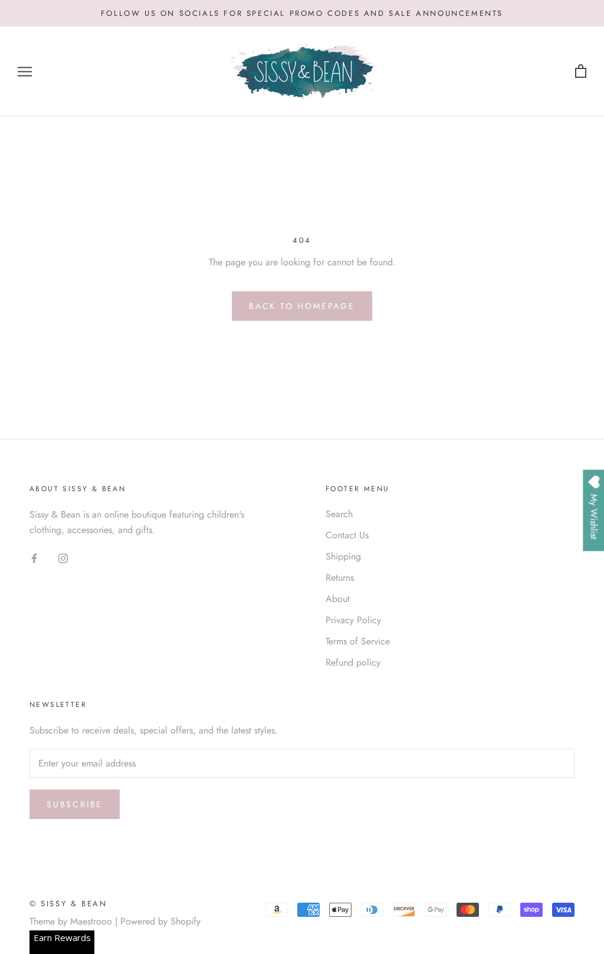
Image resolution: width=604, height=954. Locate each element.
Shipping (343, 556)
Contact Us (347, 535)
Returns (340, 577)
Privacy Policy (353, 620)
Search (339, 514)
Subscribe (75, 804)
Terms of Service (358, 641)
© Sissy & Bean (68, 903)
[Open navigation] (25, 72)
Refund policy (353, 662)
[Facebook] (34, 557)
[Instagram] (63, 557)
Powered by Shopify (160, 921)
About (338, 599)
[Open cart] (580, 71)
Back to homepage (302, 306)
